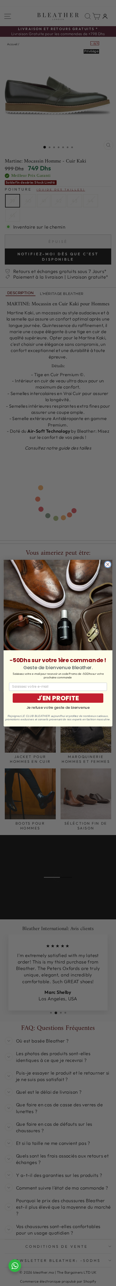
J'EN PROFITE (58, 698)
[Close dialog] (107, 564)
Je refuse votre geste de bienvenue (58, 707)
